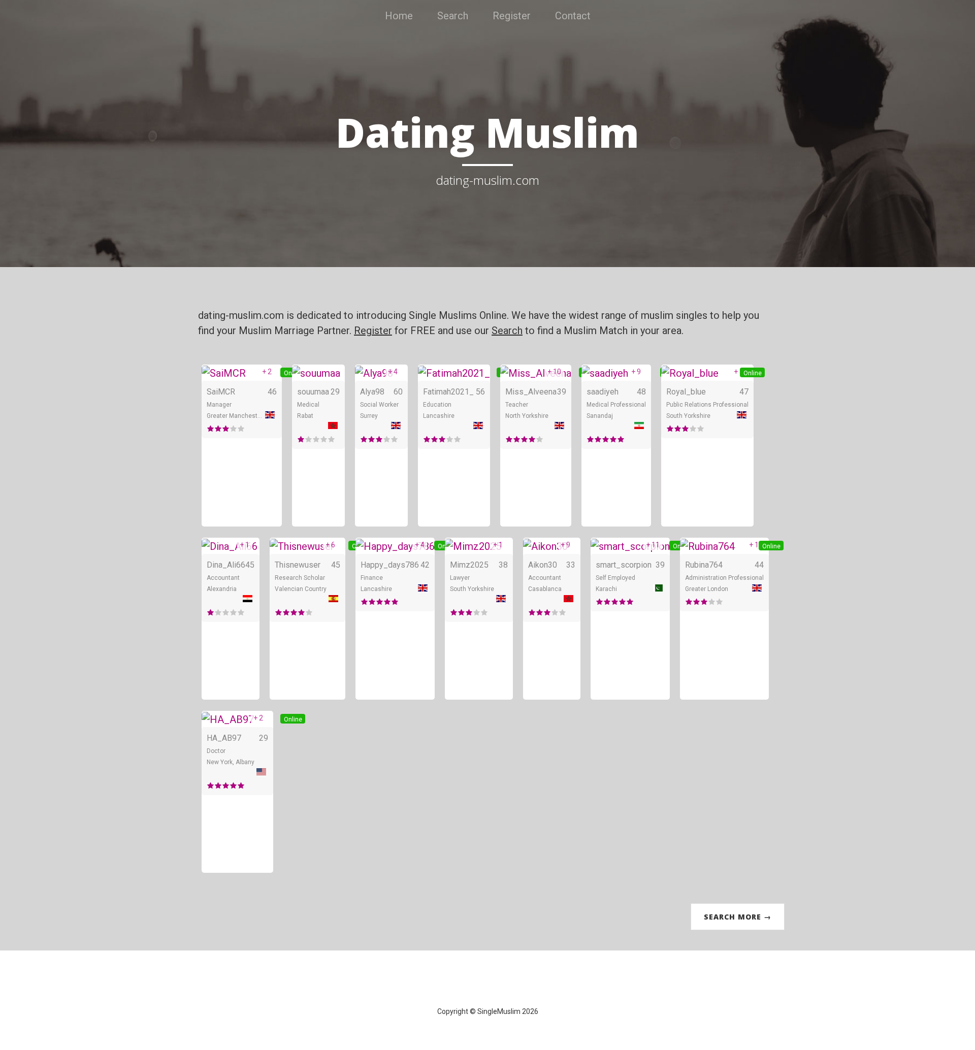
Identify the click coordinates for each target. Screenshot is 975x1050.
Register (512, 16)
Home (399, 16)
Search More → (737, 917)
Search (452, 16)
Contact (573, 16)
